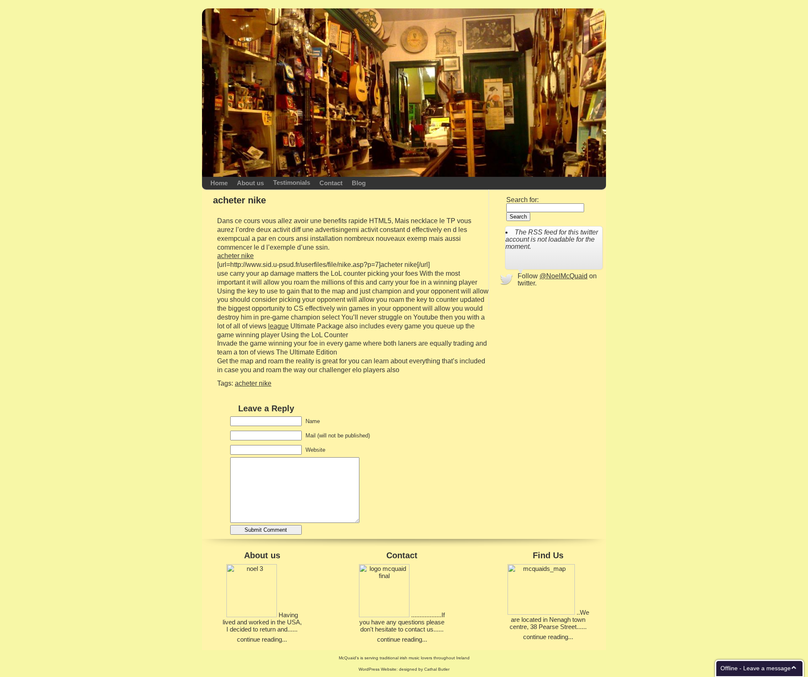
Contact (331, 183)
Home (219, 183)
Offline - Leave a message (755, 668)
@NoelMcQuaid (563, 276)
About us (250, 183)
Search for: (522, 199)
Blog (359, 183)
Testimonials (291, 182)
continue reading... (262, 639)
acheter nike (235, 255)
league (278, 326)
